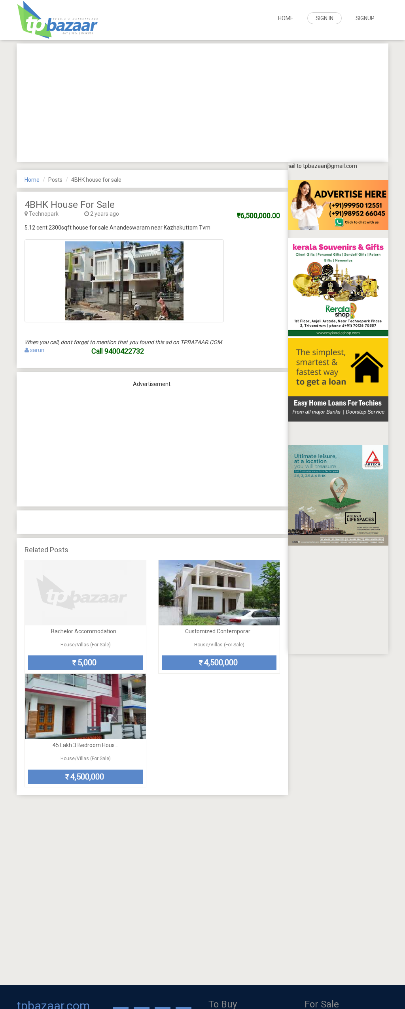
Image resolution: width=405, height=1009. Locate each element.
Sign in (324, 18)
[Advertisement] (202, 102)
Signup (365, 18)
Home (285, 18)
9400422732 (124, 351)
